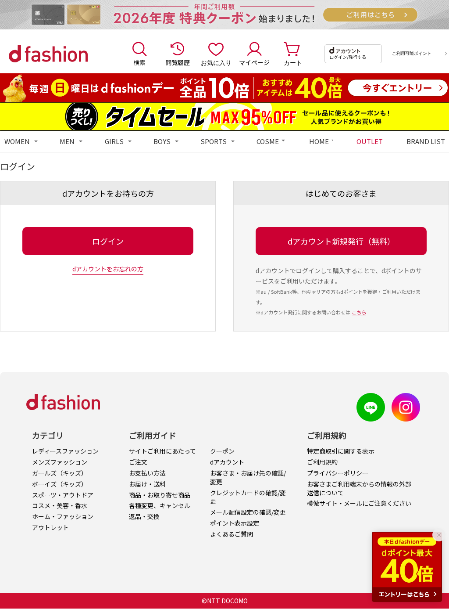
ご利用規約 (322, 462)
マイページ (254, 62)
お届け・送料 (147, 483)
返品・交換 (144, 516)
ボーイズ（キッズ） (59, 483)
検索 (139, 62)
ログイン (108, 241)
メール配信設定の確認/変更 (248, 512)
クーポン (222, 451)
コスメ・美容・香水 (59, 505)
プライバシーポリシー (337, 472)
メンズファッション (59, 462)
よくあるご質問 (231, 534)
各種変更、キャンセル (159, 505)
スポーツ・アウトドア (62, 494)
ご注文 (138, 462)
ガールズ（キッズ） (59, 472)
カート (293, 62)
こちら (359, 312)
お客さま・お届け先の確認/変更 (248, 477)
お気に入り (216, 62)
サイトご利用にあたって (162, 451)
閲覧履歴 (177, 62)
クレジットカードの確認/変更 (248, 497)
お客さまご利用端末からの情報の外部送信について (359, 488)
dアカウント (227, 462)
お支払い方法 (147, 472)
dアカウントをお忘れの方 (107, 268)
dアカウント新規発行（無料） (341, 241)
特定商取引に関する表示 (340, 451)
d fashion (48, 53)
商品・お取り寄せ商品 (159, 494)
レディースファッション (65, 451)
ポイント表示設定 (234, 523)
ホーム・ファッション (62, 516)
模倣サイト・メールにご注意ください (359, 503)
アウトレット (50, 527)
